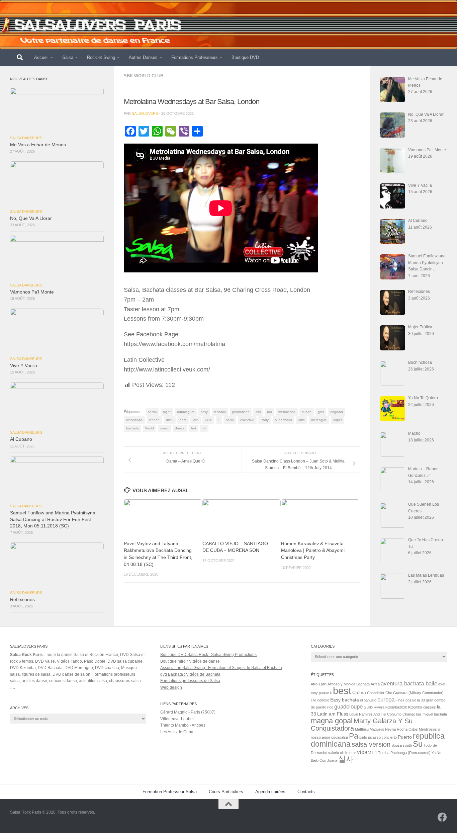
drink (169, 420)
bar (269, 412)
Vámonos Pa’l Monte (32, 292)
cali (258, 412)
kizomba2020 (396, 707)
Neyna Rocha (396, 729)
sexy (204, 412)
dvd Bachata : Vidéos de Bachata (190, 674)
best (183, 420)
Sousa (396, 745)
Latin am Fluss (332, 714)
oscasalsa (339, 737)
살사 (346, 759)
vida (362, 752)
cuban (306, 412)
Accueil (41, 57)
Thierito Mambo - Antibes (182, 725)
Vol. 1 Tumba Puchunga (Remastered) (399, 753)
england (336, 412)
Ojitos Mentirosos (422, 729)
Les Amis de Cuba (176, 732)
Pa (353, 736)
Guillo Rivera (374, 707)
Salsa (67, 57)
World (149, 428)
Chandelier (375, 693)
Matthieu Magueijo (369, 729)
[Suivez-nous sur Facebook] (442, 817)
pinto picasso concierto (378, 737)
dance (180, 428)
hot (193, 428)
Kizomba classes (422, 707)
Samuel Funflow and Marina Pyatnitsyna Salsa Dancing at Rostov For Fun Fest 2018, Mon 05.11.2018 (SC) (52, 519)
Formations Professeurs (194, 57)
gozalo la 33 (415, 700)
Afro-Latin (319, 684)
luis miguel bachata (431, 714)
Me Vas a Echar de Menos (38, 144)
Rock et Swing (101, 57)
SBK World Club (143, 75)
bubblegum (185, 412)
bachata (132, 428)
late (195, 420)
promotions (240, 412)
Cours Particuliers (226, 791)
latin (301, 420)
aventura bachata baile (409, 683)
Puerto (405, 737)
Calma (359, 692)
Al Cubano (21, 439)
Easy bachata (344, 699)
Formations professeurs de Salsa (190, 680)
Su (418, 743)
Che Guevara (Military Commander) (414, 693)
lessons (220, 412)
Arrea (375, 684)
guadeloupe (348, 706)
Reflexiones (22, 599)
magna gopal (332, 721)
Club (208, 420)
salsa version (371, 744)
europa (385, 699)
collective (247, 420)
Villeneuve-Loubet (177, 719)
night (167, 412)
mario (164, 428)
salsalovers (145, 113)
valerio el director (342, 753)
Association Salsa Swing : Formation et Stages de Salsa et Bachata (221, 667)
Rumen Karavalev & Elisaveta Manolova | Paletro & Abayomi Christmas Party (313, 550)
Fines (399, 700)
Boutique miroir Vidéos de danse (190, 661)
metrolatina (286, 412)
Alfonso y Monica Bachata (349, 684)
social (152, 412)
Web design (171, 687)
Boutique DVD (245, 57)
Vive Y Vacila (23, 365)
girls (321, 412)
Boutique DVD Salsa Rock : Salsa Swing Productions (208, 654)
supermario (283, 420)
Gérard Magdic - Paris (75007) (187, 712)
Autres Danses (143, 57)
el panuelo (368, 700)
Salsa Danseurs (26, 138)
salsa (230, 420)
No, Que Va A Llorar (31, 218)
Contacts (306, 791)
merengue (319, 420)
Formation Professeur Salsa (170, 791)
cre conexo (320, 700)
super (337, 420)
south (407, 745)
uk (204, 428)
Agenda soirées (270, 791)
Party (265, 420)
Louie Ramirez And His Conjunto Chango (382, 714)
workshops (134, 420)
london (154, 420)
